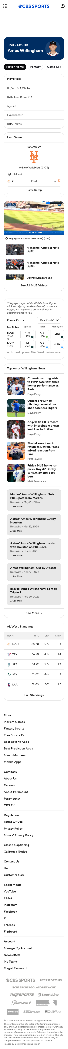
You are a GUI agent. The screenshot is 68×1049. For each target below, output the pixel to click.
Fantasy (35, 67)
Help (7, 868)
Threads (9, 925)
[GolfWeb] (53, 1012)
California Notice (15, 852)
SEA (14, 664)
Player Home (15, 67)
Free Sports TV (14, 735)
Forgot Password (15, 968)
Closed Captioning (16, 845)
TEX (14, 654)
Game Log (54, 67)
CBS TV (9, 805)
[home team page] (34, 157)
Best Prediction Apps (18, 748)
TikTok (8, 898)
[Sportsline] (49, 994)
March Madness (15, 755)
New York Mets (31, 167)
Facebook (10, 912)
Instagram (10, 905)
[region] (34, 218)
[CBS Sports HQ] (51, 980)
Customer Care (14, 875)
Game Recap (34, 190)
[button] (5, 6)
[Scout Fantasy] (31, 1011)
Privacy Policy (13, 829)
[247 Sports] (21, 994)
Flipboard (10, 932)
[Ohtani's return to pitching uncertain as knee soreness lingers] (16, 408)
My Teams (11, 962)
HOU (15, 644)
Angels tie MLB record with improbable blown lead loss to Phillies (43, 425)
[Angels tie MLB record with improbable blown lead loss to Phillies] (16, 429)
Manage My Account (18, 948)
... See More (16, 506)
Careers (9, 785)
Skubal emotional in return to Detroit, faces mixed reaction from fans (43, 448)
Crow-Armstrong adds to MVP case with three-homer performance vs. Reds (44, 383)
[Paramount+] (21, 1002)
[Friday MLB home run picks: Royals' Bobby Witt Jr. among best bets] (16, 473)
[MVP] (13, 1010)
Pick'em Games (14, 722)
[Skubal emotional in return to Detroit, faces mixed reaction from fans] (16, 451)
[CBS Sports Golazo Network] (34, 987)
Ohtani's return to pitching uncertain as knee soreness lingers (42, 404)
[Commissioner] (46, 1001)
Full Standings (34, 695)
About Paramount (16, 792)
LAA (15, 684)
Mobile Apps (12, 762)
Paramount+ (12, 799)
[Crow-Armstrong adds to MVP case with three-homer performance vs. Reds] (16, 386)
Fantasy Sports (14, 728)
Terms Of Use (13, 822)
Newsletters (12, 955)
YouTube (10, 891)
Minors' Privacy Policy (18, 835)
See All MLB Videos (34, 285)
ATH (15, 674)
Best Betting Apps (16, 742)
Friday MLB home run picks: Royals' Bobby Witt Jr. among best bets (42, 471)
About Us (10, 778)
